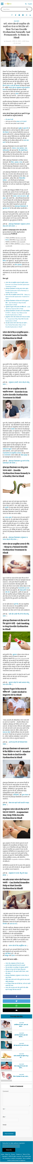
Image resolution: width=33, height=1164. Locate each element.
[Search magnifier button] (27, 9)
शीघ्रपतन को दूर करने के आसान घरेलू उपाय (15, 969)
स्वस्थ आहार (8, 517)
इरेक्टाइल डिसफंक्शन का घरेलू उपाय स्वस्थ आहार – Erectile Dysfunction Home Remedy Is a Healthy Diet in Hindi (17, 290)
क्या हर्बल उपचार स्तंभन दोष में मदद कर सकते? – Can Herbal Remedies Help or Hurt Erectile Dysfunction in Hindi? (17, 325)
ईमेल (4, 1117)
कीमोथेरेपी (16, 795)
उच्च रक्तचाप (20, 148)
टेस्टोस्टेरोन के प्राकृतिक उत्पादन (12, 453)
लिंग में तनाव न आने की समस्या (11, 85)
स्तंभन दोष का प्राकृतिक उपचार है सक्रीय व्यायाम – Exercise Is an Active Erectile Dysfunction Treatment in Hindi (17, 284)
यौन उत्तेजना (18, 265)
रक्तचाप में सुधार (7, 449)
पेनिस (4, 261)
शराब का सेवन (6, 732)
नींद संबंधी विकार (23, 150)
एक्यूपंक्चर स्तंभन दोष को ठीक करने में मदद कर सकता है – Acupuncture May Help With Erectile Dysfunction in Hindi (18, 319)
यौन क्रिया (6, 132)
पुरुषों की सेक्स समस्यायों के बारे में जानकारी (15, 965)
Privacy (13, 1154)
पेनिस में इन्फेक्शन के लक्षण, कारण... (21, 1076)
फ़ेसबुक (7, 955)
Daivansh (8, 41)
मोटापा (14, 148)
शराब (16, 94)
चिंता (12, 162)
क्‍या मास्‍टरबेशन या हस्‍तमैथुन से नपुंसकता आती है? (17, 967)
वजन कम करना (21, 196)
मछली (7, 507)
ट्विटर (13, 955)
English (30, 4)
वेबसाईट (5, 1125)
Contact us (19, 1154)
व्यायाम (14, 196)
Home (2, 1154)
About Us (7, 1154)
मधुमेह (20, 128)
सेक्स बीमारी (16, 21)
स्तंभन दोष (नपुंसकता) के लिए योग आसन (15, 963)
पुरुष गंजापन (25, 795)
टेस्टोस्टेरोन (7, 455)
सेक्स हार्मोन (23, 590)
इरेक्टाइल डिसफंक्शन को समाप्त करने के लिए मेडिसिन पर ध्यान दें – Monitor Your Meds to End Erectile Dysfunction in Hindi (18, 312)
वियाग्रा (7, 240)
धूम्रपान (15, 654)
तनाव (20, 162)
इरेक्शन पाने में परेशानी (21, 121)
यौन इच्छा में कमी (9, 119)
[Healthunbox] (8, 3)
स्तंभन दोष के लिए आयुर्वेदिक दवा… (18, 945)
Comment (5, 1091)
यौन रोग (7, 592)
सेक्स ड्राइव (24, 455)
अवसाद (16, 162)
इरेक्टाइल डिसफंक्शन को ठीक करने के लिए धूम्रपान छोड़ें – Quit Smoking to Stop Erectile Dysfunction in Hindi (17, 302)
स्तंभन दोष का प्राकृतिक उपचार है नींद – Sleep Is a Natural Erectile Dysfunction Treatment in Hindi (18, 296)
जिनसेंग (5, 924)
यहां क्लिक (8, 953)
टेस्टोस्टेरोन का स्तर (23, 588)
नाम (4, 1109)
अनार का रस (13, 924)
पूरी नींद (16, 604)
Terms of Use (26, 1154)
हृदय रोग (26, 128)
